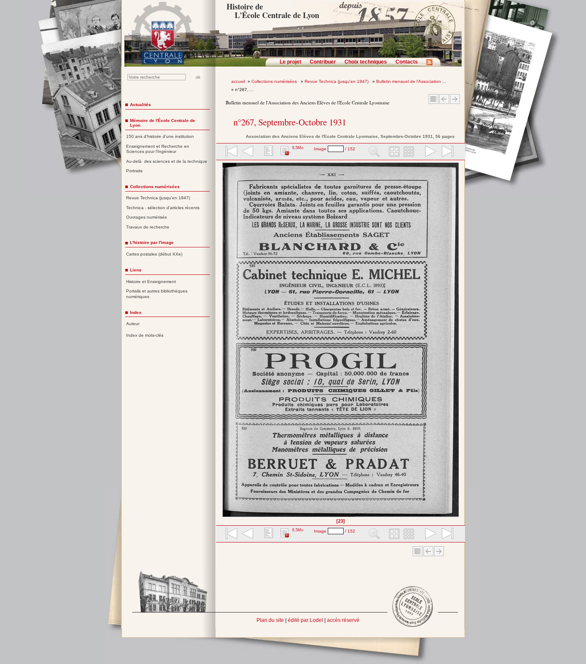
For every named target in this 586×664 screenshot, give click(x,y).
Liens (136, 270)
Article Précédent (444, 99)
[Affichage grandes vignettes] (393, 152)
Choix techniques (365, 62)
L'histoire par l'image (152, 242)
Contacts (407, 62)
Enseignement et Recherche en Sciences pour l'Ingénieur (157, 149)
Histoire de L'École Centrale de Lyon (273, 11)
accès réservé (343, 620)
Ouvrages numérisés (146, 217)
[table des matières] (268, 152)
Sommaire (433, 99)
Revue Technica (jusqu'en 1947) (337, 81)
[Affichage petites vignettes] (410, 152)
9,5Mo (297, 148)
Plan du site (270, 620)
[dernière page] (444, 152)
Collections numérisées (274, 81)
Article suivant (455, 99)
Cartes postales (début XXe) (154, 254)
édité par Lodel (305, 620)
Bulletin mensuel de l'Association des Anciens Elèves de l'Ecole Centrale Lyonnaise (308, 102)
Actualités (140, 104)
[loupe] (374, 152)
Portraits (134, 170)
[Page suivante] (456, 342)
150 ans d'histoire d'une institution (160, 136)
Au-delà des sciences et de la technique (166, 161)
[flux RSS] (431, 65)
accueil (238, 81)
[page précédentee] (248, 152)
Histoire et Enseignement (151, 281)
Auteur (132, 323)
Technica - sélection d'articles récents (162, 207)
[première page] (230, 152)
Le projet (290, 62)
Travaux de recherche (147, 227)
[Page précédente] (225, 342)
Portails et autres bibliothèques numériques (156, 294)
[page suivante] (428, 152)
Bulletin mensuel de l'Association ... (411, 81)
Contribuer (323, 62)
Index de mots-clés (144, 335)
